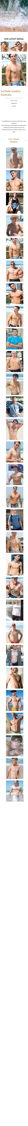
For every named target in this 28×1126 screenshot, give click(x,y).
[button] (14, 29)
